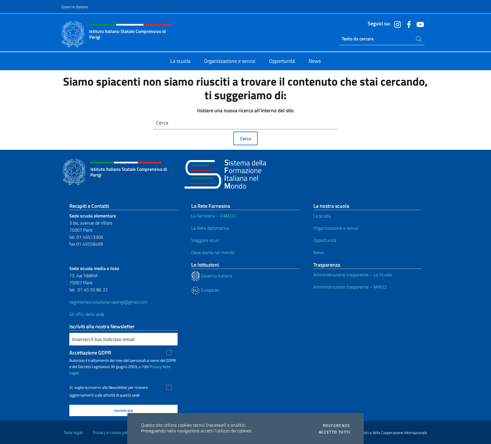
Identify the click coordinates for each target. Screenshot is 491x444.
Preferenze (336, 426)
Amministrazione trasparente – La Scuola (352, 274)
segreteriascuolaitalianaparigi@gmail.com (108, 301)
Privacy (155, 367)
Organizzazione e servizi (335, 228)
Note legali (73, 432)
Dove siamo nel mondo (212, 252)
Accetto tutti (334, 432)
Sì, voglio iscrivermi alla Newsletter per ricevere (108, 387)
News (318, 252)
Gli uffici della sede (86, 314)
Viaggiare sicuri (205, 240)
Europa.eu (209, 290)
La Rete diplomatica (210, 228)
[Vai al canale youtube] (419, 23)
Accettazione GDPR (90, 352)
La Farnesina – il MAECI (213, 215)
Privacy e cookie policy (112, 432)
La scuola (322, 215)
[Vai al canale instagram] (396, 23)
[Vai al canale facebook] (407, 23)
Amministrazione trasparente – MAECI (349, 286)
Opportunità (324, 240)
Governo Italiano (74, 7)
